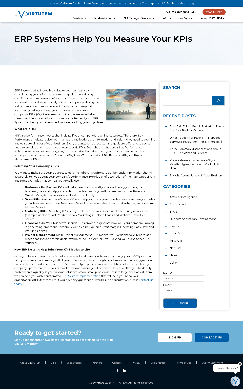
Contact (117, 362)
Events (174, 226)
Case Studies (74, 362)
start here (214, 12)
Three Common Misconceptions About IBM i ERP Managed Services (195, 151)
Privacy (136, 362)
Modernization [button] (103, 18)
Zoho (173, 262)
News (173, 255)
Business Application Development (193, 219)
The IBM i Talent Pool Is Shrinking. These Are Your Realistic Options (197, 128)
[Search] (218, 100)
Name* (167, 273)
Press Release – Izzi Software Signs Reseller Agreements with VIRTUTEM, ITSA (195, 164)
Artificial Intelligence (183, 197)
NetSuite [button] (185, 18)
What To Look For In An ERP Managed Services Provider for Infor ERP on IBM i (196, 139)
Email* (167, 285)
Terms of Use (183, 362)
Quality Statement (212, 362)
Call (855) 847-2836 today (181, 12)
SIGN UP (174, 337)
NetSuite (176, 248)
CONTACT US (212, 337)
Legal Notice (158, 362)
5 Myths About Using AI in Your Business (196, 175)
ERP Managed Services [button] (137, 18)
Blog (53, 362)
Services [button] (78, 18)
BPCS (173, 211)
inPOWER (176, 240)
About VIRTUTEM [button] (211, 18)
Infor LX (175, 233)
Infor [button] (165, 18)
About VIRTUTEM (30, 362)
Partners (97, 362)
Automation (178, 204)
